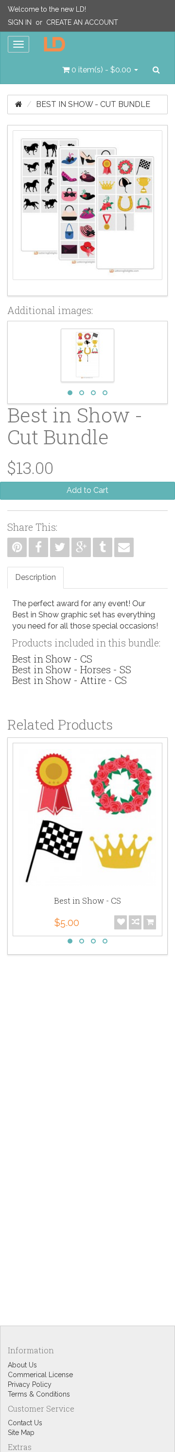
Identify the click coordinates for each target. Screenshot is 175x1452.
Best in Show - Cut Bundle (93, 104)
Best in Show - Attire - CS (69, 680)
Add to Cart (87, 490)
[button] (100, 70)
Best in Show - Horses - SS (71, 669)
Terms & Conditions (39, 1394)
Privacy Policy (30, 1384)
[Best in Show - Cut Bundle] (87, 210)
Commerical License (40, 1375)
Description (35, 577)
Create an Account (82, 22)
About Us (22, 1365)
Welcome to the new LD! (47, 9)
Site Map (21, 1432)
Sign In (20, 22)
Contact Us (25, 1423)
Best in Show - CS (52, 658)
